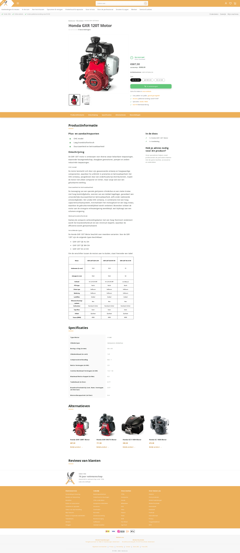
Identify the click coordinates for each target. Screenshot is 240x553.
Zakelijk (223, 14)
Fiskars (123, 512)
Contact (128, 546)
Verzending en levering (73, 494)
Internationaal (153, 515)
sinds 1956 (144, 101)
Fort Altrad (124, 522)
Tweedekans (70, 519)
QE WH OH (148, 80)
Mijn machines (233, 14)
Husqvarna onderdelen (100, 503)
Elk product (79, 20)
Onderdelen (214, 14)
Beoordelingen (135, 115)
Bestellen (68, 500)
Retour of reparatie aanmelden (75, 515)
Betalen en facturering (73, 497)
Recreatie (96, 512)
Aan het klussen (38, 9)
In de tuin (25, 9)
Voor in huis (90, 9)
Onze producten (154, 497)
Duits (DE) (136, 546)
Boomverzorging (98, 519)
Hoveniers (96, 506)
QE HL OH (135, 80)
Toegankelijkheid (154, 522)
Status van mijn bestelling (74, 509)
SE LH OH (159, 80)
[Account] (226, 3)
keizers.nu (71, 20)
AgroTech (124, 525)
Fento (123, 515)
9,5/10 (135, 104)
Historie (151, 494)
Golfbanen (96, 522)
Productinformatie (77, 115)
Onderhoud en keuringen (101, 497)
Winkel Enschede (154, 503)
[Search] (146, 3)
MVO (150, 525)
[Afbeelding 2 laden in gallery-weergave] (86, 99)
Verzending (119, 546)
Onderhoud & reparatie (74, 9)
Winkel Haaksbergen (155, 500)
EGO (122, 506)
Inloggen (68, 525)
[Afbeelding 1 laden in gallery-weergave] (74, 99)
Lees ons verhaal (84, 482)
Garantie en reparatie (72, 506)
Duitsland (152, 509)
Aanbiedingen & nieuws (10, 9)
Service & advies (146, 9)
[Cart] (235, 3)
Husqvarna (124, 497)
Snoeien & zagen (122, 9)
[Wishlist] (230, 3)
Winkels (68, 522)
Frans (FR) (144, 546)
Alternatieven (121, 115)
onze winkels (146, 91)
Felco (122, 509)
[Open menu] (18, 3)
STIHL (122, 494)
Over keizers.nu (155, 491)
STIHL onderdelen (98, 500)
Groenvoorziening (99, 515)
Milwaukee (124, 503)
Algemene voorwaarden (100, 546)
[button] (73, 30)
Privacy (151, 519)
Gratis (135, 98)
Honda (123, 500)
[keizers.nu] (5, 3)
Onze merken (126, 491)
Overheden (96, 509)
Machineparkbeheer (99, 494)
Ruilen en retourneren (73, 503)
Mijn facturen (70, 512)
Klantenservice (71, 491)
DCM (122, 519)
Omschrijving (93, 115)
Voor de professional (105, 9)
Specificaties (106, 115)
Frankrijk (151, 512)
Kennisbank (152, 506)
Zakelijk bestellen (98, 525)
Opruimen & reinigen (55, 9)
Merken (134, 9)
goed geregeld (154, 95)
